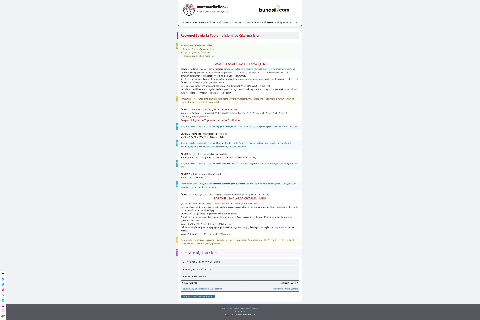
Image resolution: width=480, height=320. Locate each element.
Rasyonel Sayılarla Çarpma (285, 288)
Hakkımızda (227, 308)
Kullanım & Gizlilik (242, 308)
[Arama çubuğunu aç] (296, 22)
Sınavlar (224, 22)
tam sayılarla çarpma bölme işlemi (276, 69)
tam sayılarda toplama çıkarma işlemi (241, 69)
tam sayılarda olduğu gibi (213, 203)
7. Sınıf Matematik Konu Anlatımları (198, 296)
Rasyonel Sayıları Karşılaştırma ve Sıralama (202, 288)
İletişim (255, 308)
